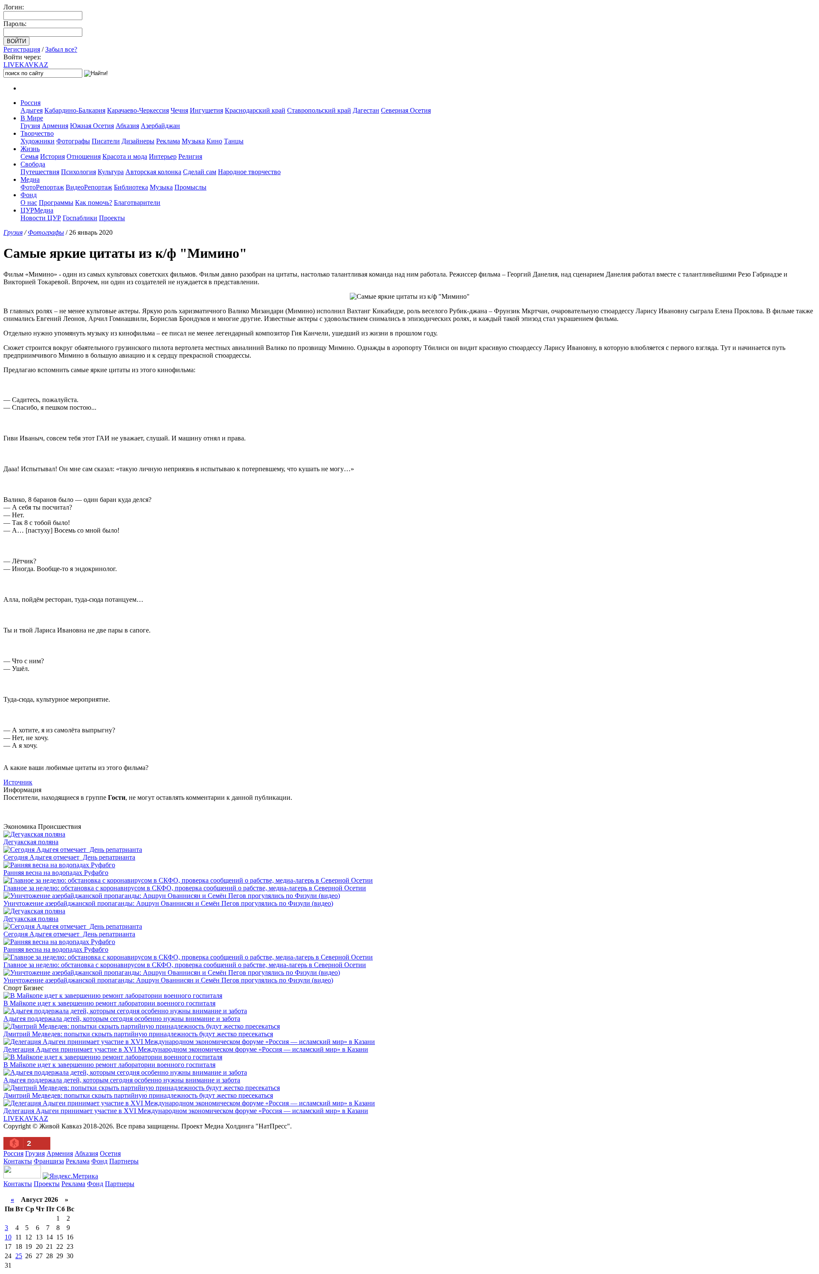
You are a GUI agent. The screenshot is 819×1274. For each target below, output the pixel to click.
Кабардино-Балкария (74, 110)
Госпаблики (80, 218)
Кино (214, 141)
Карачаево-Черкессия (138, 110)
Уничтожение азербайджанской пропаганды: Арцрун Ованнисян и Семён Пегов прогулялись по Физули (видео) (168, 903)
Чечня (179, 110)
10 (8, 1237)
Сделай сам (199, 171)
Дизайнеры (138, 141)
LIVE (25, 64)
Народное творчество (249, 171)
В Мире (31, 118)
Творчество (37, 133)
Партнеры (124, 1161)
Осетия (110, 1153)
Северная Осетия (406, 110)
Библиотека (131, 187)
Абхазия (127, 125)
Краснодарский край (255, 110)
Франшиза (49, 1161)
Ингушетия (206, 110)
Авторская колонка (153, 171)
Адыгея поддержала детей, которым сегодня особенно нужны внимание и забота (121, 1018)
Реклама (168, 141)
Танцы (234, 141)
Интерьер (163, 156)
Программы (56, 202)
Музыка (193, 141)
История (52, 156)
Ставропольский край (319, 110)
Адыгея (31, 110)
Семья (29, 156)
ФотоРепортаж (42, 187)
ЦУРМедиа (36, 210)
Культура (111, 171)
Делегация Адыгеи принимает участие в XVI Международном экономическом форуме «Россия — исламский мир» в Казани (185, 1049)
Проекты (112, 218)
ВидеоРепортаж (89, 187)
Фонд (28, 194)
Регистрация (21, 49)
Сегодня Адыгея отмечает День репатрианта (69, 857)
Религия (190, 156)
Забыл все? (61, 49)
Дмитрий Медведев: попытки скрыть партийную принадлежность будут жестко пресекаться (138, 1034)
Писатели (106, 141)
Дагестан (366, 110)
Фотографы (73, 141)
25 (18, 1255)
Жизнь (30, 148)
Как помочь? (93, 202)
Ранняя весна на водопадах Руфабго (55, 872)
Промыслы (190, 187)
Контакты (17, 1161)
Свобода (32, 164)
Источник (17, 782)
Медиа (30, 179)
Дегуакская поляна (30, 841)
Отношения (84, 156)
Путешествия (39, 171)
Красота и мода (124, 156)
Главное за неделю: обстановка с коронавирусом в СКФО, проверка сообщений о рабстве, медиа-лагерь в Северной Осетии (184, 888)
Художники (37, 141)
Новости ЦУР (40, 218)
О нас (28, 202)
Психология (78, 171)
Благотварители (137, 202)
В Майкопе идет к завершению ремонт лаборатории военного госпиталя (109, 1003)
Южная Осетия (92, 125)
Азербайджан (160, 125)
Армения (55, 125)
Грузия (30, 125)
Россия (30, 102)
